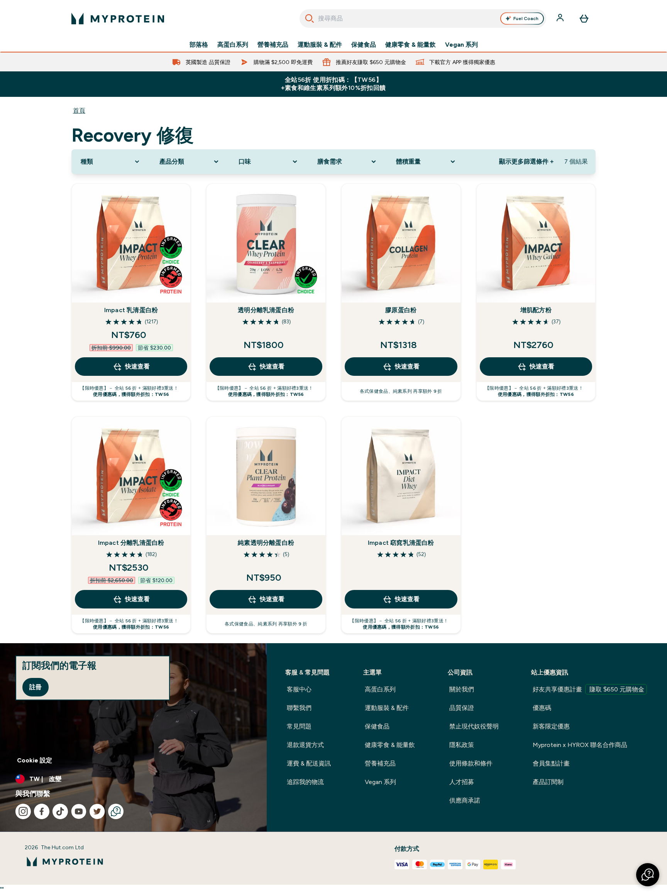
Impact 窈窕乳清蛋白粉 (401, 542)
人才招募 (461, 782)
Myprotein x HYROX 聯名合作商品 (580, 745)
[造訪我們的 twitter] (97, 811)
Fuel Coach (525, 18)
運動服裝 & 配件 (320, 45)
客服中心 (299, 689)
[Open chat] (116, 811)
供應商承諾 (464, 800)
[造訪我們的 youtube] (78, 811)
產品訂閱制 (548, 782)
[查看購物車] (584, 18)
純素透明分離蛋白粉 (266, 542)
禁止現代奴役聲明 (474, 726)
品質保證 (461, 708)
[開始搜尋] (309, 18)
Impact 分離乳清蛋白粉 (131, 542)
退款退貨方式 (305, 745)
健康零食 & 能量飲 (410, 45)
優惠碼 (542, 708)
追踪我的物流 (305, 782)
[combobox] (423, 18)
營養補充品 (272, 45)
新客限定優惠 (551, 726)
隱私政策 (461, 745)
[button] (647, 874)
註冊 (35, 687)
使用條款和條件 (471, 763)
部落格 (199, 45)
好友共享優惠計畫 (588, 689)
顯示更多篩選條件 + (526, 161)
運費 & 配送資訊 (309, 763)
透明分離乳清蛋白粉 (266, 310)
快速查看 (137, 366)
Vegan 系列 (461, 45)
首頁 (79, 110)
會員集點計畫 (551, 763)
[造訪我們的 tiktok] (60, 811)
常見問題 (299, 726)
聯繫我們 (299, 708)
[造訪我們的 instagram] (23, 811)
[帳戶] (560, 18)
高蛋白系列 (232, 45)
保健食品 (363, 45)
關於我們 (461, 689)
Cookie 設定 (34, 760)
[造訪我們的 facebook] (41, 811)
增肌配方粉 (536, 310)
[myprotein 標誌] (117, 18)
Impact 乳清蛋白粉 (131, 310)
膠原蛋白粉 (400, 310)
